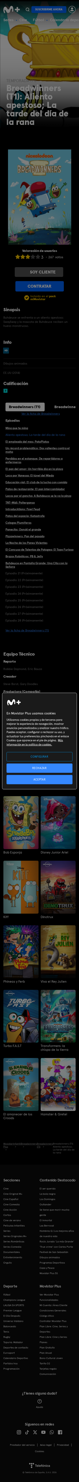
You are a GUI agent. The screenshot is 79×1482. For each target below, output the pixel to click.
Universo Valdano (13, 1321)
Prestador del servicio (22, 1444)
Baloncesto (9, 1326)
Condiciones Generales (53, 1310)
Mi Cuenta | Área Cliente (53, 1305)
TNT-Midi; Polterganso (20, 502)
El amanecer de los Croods (17, 1116)
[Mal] (22, 256)
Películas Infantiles (14, 1225)
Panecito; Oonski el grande (23, 529)
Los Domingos (47, 1199)
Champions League (14, 1299)
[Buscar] (27, 9)
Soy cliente (43, 272)
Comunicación (48, 1374)
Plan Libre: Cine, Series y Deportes (54, 1329)
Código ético (47, 1315)
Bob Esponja (12, 852)
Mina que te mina (16, 428)
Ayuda (39, 1407)
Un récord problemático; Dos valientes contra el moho (37, 449)
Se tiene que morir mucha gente (54, 1212)
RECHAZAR (39, 767)
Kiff (6, 917)
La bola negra (47, 1193)
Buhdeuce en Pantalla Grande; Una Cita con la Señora (36, 564)
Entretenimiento (12, 1257)
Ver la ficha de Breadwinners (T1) (27, 630)
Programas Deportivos (52, 1262)
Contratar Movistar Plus (53, 1321)
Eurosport (9, 1352)
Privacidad (63, 1444)
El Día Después (11, 1315)
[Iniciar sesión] (72, 9)
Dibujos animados (50, 1257)
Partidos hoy (10, 1363)
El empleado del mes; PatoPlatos (27, 441)
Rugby (6, 1337)
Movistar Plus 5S (49, 1273)
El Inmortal (46, 1220)
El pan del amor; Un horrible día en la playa (34, 469)
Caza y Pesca (47, 1268)
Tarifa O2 (45, 1363)
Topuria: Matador (13, 1342)
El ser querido (48, 1188)
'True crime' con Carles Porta (56, 1246)
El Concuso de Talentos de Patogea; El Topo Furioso (39, 549)
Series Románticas (13, 1241)
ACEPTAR (39, 779)
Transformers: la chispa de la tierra (54, 1048)
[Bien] (33, 256)
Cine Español (10, 1199)
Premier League (12, 1310)
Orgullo (7, 1262)
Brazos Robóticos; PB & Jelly (24, 556)
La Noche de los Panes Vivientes (26, 542)
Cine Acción (10, 1209)
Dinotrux (47, 917)
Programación (11, 1368)
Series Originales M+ (15, 1236)
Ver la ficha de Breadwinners (40, 413)
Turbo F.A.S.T (12, 1046)
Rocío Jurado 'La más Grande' (57, 1241)
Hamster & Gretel (54, 1114)
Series (8, 20)
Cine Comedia (11, 1204)
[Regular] (27, 256)
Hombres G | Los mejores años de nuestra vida (57, 1233)
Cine (23, 20)
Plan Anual (46, 1352)
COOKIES (39, 1451)
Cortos (7, 1215)
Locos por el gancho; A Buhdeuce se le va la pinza (38, 495)
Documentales (11, 1252)
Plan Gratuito (47, 1347)
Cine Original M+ (12, 1193)
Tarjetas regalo (48, 1368)
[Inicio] (11, 10)
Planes (43, 1342)
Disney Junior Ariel (54, 852)
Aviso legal (46, 1444)
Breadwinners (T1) (24, 407)
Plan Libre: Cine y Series (53, 1337)
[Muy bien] (38, 256)
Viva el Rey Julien (54, 981)
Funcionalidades (49, 1299)
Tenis (6, 1331)
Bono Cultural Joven (51, 1358)
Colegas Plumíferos (18, 522)
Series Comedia (12, 1246)
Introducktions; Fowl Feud (22, 509)
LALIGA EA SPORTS (13, 1305)
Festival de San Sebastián (54, 1252)
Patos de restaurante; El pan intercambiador (35, 489)
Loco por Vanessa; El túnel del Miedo (29, 475)
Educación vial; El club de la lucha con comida (36, 482)
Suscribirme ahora (49, 9)
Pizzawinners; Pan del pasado (24, 536)
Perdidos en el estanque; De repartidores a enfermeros (34, 460)
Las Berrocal (47, 1225)
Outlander (45, 1204)
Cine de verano (12, 1220)
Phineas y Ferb (14, 981)
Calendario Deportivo (15, 1358)
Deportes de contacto (15, 1347)
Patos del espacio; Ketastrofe (25, 516)
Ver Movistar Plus (49, 1294)
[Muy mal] (17, 256)
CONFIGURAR (39, 756)
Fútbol (38, 20)
